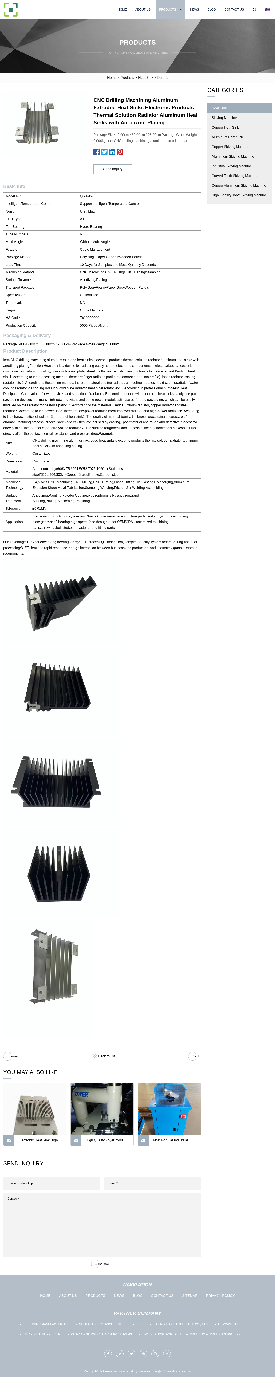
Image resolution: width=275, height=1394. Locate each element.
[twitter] (131, 1353)
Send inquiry (112, 169)
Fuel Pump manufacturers (46, 1324)
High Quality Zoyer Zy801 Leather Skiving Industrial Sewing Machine (105, 1142)
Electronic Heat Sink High (38, 1140)
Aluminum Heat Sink (227, 137)
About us (143, 9)
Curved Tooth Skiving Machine (235, 176)
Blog (212, 9)
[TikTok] (167, 1353)
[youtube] (143, 1353)
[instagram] (155, 1353)
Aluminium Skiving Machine (233, 156)
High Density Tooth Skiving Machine (239, 195)
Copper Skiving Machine (230, 147)
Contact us (234, 9)
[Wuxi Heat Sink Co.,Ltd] (10, 9)
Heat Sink (145, 77)
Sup (139, 1324)
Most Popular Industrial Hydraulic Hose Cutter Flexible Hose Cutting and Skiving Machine (173, 1142)
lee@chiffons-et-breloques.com (172, 1371)
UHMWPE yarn (229, 1324)
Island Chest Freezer (42, 1334)
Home (122, 9)
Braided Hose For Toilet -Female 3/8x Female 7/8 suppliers (191, 1334)
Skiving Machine (224, 118)
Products (167, 9)
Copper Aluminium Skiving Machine (239, 185)
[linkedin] (120, 1353)
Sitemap (189, 1296)
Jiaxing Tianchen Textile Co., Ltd (180, 1324)
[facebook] (108, 1353)
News (194, 9)
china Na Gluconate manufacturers (101, 1334)
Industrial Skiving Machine (232, 166)
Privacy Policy (220, 1296)
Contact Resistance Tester (102, 1324)
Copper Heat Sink (225, 127)
